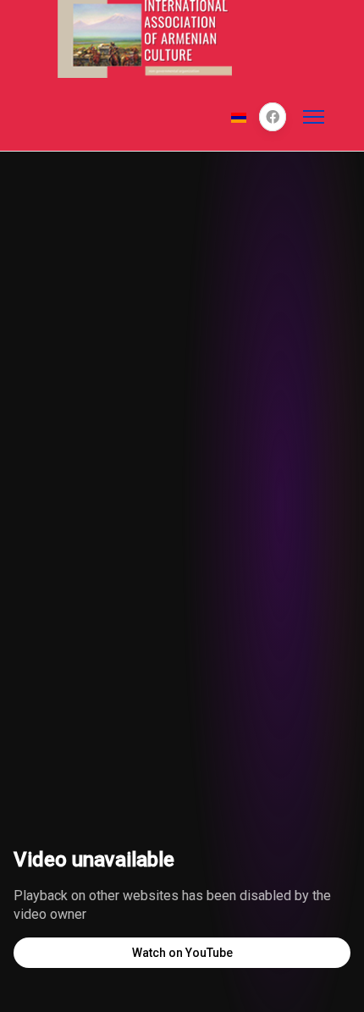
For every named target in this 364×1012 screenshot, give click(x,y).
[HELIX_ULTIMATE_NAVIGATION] (313, 117)
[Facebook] (272, 116)
